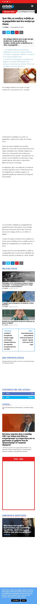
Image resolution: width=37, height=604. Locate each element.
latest (31, 11)
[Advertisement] (18, 114)
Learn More (16, 600)
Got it (23, 600)
